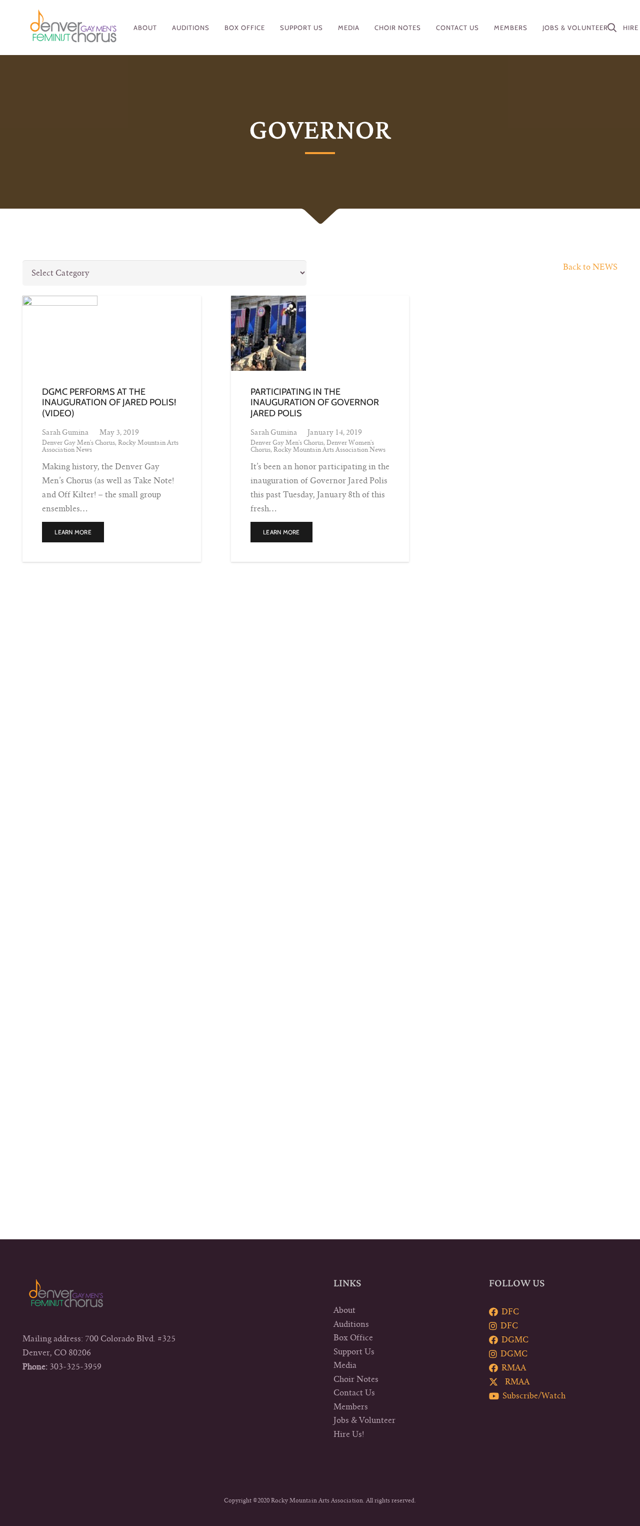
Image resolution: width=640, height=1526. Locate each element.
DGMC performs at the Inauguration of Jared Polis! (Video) (109, 402)
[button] (612, 27)
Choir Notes (356, 1379)
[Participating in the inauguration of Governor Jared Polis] (320, 333)
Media (345, 1365)
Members (351, 1406)
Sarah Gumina (65, 432)
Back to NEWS (590, 267)
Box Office (353, 1337)
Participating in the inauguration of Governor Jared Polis (314, 402)
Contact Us (354, 1392)
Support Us (354, 1351)
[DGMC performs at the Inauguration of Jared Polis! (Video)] (111, 333)
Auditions (351, 1324)
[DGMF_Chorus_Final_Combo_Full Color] (73, 27)
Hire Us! (349, 1434)
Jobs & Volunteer (365, 1420)
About (345, 1310)
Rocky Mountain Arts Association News (330, 449)
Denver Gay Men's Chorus (78, 442)
